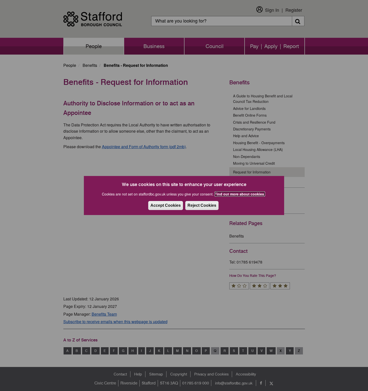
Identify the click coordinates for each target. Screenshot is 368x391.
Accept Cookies (165, 205)
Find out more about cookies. (240, 194)
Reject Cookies (202, 205)
